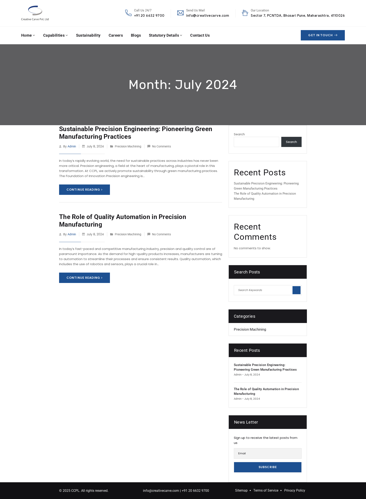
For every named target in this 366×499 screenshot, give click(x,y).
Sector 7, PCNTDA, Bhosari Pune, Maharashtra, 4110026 (298, 16)
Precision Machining (128, 146)
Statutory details (164, 35)
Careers (116, 35)
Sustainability (88, 35)
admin (72, 146)
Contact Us (200, 35)
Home (26, 35)
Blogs (136, 35)
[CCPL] (35, 13)
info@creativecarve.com (207, 16)
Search (239, 134)
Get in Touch (320, 35)
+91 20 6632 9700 (149, 16)
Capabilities (54, 35)
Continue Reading (83, 189)
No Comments (161, 146)
